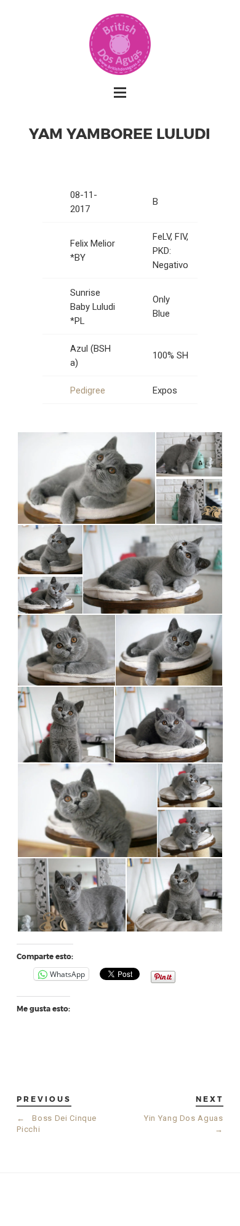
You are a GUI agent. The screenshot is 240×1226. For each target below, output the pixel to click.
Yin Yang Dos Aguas (183, 1123)
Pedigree (87, 390)
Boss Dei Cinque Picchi (57, 1123)
